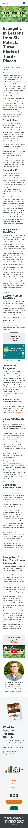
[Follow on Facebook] (11, 795)
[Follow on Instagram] (17, 795)
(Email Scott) (19, 691)
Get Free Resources (14, 801)
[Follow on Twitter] (14, 795)
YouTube (13, 642)
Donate (14, 787)
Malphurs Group (11, 818)
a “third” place (17, 134)
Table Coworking (19, 465)
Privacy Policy (14, 824)
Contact (14, 791)
